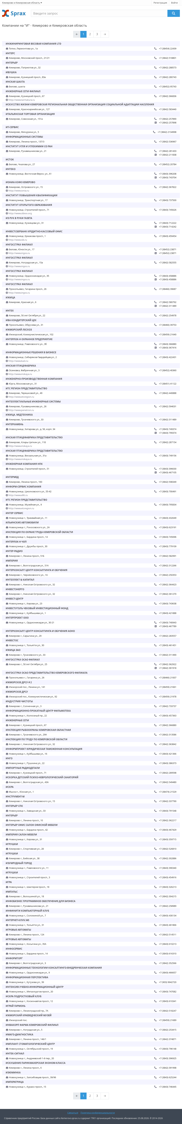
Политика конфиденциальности (98, 1112)
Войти (174, 2)
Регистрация (160, 2)
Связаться (72, 1112)
